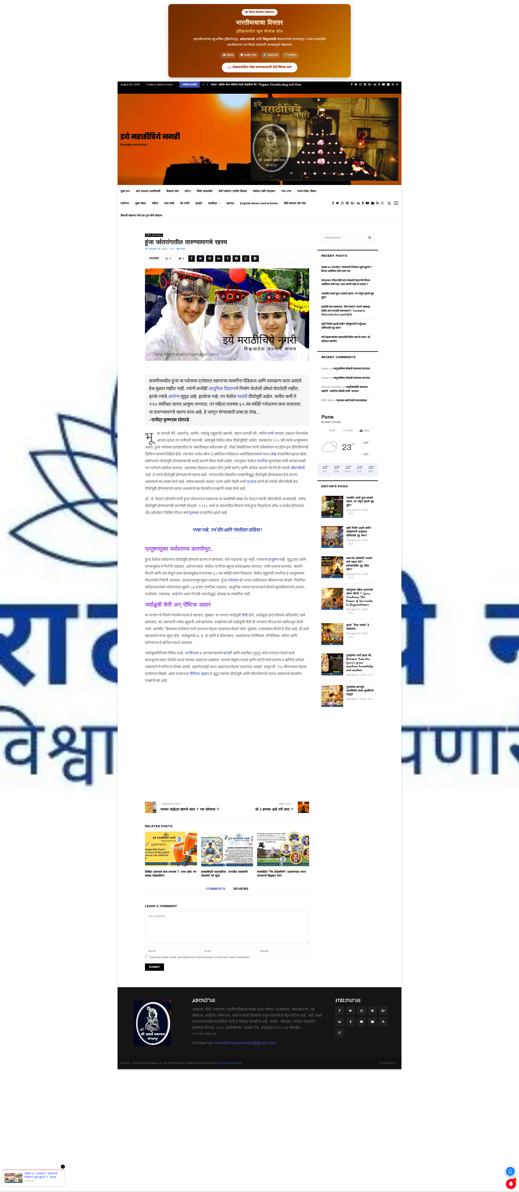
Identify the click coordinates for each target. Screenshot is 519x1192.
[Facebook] (334, 203)
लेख (273, 454)
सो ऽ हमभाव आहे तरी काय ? (274, 809)
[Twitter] (338, 203)
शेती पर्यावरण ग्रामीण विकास (233, 191)
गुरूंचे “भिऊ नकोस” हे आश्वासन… (357, 627)
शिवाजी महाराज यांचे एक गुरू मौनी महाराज (141, 215)
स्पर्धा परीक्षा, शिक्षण (306, 191)
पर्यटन (187, 191)
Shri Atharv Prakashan (230, 1063)
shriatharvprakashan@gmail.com (245, 1043)
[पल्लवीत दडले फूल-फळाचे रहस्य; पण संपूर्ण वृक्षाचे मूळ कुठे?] (332, 507)
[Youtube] (368, 203)
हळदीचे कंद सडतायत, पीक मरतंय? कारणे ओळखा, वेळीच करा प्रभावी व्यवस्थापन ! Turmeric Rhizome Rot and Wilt (346, 310)
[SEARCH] (369, 238)
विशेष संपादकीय (204, 191)
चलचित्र (212, 203)
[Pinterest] (348, 203)
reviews (240, 888)
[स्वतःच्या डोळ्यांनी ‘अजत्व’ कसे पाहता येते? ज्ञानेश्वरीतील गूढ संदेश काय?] (332, 567)
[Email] (373, 203)
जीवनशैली (298, 468)
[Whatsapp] (383, 203)
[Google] (354, 203)
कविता (155, 203)
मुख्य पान (125, 191)
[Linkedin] (359, 203)
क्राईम (198, 203)
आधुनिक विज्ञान (222, 388)
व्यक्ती (242, 396)
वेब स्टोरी (184, 203)
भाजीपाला (192, 653)
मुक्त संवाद (140, 203)
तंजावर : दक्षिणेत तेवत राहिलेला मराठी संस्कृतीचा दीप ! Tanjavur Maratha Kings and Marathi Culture (263, 84)
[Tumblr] (364, 203)
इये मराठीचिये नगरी (150, 137)
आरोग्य (173, 396)
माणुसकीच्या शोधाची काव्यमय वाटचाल (351, 368)
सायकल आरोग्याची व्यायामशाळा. (352, 400)
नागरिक (262, 461)
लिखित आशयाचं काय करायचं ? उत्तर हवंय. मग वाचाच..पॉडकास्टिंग (170, 873)
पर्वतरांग (233, 580)
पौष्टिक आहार (199, 673)
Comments (215, 888)
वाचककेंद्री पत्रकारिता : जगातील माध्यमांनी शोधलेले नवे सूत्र (224, 873)
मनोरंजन (125, 203)
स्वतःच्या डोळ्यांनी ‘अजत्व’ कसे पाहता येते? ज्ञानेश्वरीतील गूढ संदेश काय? (359, 563)
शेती (245, 615)
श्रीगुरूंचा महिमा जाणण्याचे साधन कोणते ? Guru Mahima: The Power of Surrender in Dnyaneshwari (359, 597)
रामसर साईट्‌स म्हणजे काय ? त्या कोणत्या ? (190, 809)
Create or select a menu (159, 84)
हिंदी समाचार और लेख (295, 203)
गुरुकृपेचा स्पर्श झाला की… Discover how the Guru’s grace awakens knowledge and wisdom (359, 662)
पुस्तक (193, 512)
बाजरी (227, 653)
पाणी (270, 433)
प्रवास (251, 481)
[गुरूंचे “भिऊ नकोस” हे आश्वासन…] (332, 634)
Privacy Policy (387, 1063)
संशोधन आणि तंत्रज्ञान (264, 191)
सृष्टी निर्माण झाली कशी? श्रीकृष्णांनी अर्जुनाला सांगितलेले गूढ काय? (359, 531)
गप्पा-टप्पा (286, 191)
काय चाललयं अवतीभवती (148, 191)
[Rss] (378, 203)
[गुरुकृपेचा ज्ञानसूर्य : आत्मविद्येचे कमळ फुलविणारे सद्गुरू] (332, 696)
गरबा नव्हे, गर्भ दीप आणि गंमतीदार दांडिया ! (227, 530)
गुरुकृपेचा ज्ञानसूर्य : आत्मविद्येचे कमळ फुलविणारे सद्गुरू (360, 690)
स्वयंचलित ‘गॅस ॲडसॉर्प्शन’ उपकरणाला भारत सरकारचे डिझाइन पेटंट (281, 873)
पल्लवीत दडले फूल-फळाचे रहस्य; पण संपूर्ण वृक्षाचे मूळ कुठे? (360, 501)
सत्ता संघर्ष (169, 203)
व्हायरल (230, 203)
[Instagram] (343, 203)
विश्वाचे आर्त (172, 191)
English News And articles (259, 203)
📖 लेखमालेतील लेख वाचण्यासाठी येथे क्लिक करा (259, 67)
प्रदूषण (273, 559)
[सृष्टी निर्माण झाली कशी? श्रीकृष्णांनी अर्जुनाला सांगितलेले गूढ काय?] (332, 537)
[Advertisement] (227, 737)
